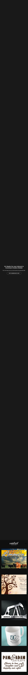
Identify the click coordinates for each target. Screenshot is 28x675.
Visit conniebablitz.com (14, 273)
